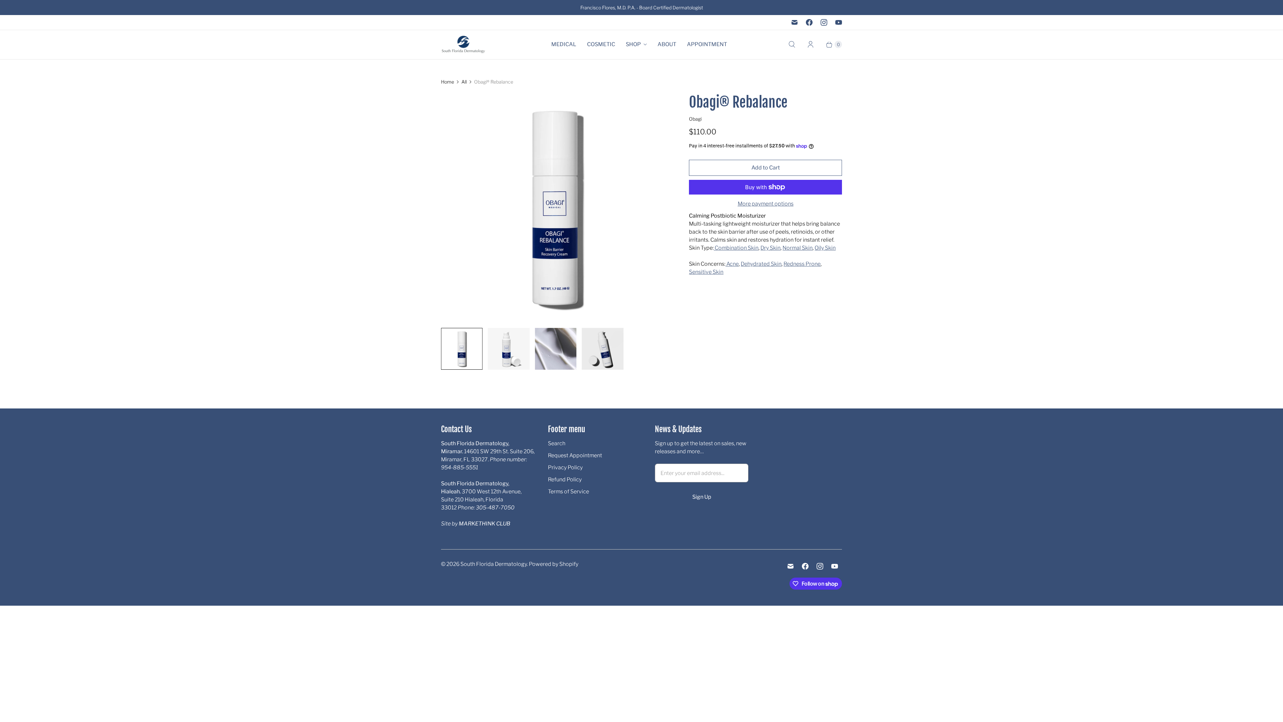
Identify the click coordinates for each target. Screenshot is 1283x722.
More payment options (766, 204)
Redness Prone (802, 264)
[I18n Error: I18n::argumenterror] (461, 348)
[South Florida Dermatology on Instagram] (824, 22)
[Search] (791, 44)
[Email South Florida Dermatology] (794, 22)
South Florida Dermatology (493, 564)
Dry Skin (770, 248)
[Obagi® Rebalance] (555, 208)
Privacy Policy (565, 467)
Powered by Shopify (553, 564)
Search (556, 443)
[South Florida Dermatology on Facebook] (809, 22)
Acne (732, 264)
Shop (633, 44)
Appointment (707, 44)
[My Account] (810, 44)
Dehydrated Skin (761, 264)
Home (447, 82)
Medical (563, 44)
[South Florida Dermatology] (463, 44)
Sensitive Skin (706, 272)
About (667, 44)
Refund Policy (565, 479)
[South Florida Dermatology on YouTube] (838, 22)
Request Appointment (575, 455)
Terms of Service (568, 491)
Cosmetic (601, 44)
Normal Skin (797, 248)
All (464, 82)
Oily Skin (825, 248)
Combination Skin (736, 248)
